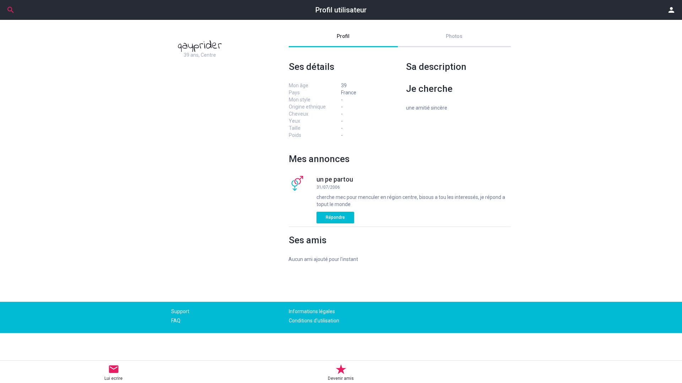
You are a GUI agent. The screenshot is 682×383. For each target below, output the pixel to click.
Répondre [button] (335, 217)
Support (180, 311)
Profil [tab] (343, 36)
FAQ (175, 320)
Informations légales (312, 311)
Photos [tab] (454, 36)
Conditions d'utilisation (314, 320)
